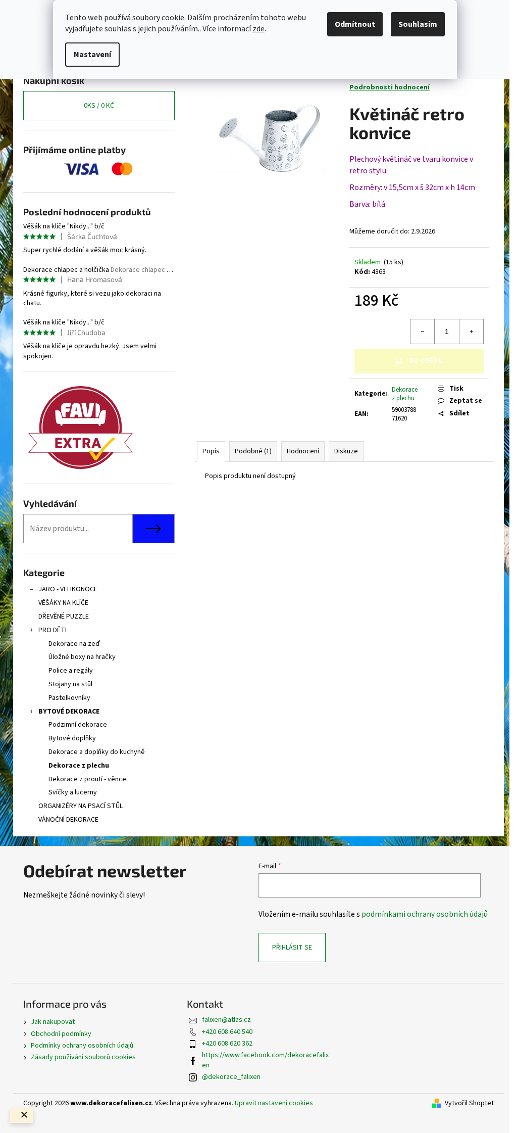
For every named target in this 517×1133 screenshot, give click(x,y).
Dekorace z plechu (78, 766)
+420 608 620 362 (227, 1043)
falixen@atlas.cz (226, 1020)
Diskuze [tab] (346, 451)
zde (258, 28)
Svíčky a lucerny (72, 792)
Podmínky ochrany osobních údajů (82, 1046)
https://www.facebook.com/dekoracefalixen (265, 1060)
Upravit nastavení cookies (274, 1103)
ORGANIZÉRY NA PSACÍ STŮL (80, 806)
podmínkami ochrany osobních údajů (424, 914)
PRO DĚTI (52, 630)
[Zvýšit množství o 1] (471, 331)
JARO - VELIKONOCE (67, 589)
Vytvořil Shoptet (469, 1103)
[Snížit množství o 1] (422, 331)
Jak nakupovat (53, 1022)
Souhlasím (417, 24)
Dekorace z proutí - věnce (87, 779)
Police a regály (70, 671)
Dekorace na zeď (74, 644)
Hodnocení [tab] (303, 451)
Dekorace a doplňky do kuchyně (96, 752)
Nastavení (92, 54)
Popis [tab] (211, 451)
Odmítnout (355, 24)
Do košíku (426, 361)
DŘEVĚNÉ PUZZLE (63, 616)
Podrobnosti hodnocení (389, 87)
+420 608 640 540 (227, 1032)
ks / (99, 106)
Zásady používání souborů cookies (83, 1057)
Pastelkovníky (69, 698)
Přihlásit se (292, 947)
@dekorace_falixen (231, 1077)
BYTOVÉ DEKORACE (68, 711)
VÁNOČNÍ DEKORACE (68, 820)
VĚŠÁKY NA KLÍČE (63, 603)
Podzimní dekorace (77, 725)
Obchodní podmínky (61, 1034)
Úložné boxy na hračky (82, 657)
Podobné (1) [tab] (253, 451)
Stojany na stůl (70, 684)
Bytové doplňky (72, 738)
